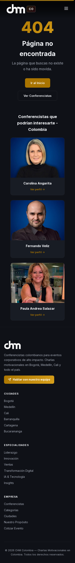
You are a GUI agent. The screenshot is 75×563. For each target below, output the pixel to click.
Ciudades (10, 516)
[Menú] (66, 9)
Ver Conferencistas (37, 95)
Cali (6, 413)
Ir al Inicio (38, 83)
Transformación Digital (18, 470)
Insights (9, 483)
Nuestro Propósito (16, 522)
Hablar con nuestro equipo (31, 379)
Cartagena (11, 425)
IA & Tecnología (14, 476)
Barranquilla (11, 419)
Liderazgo (10, 452)
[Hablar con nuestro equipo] (66, 544)
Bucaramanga (13, 431)
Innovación (11, 458)
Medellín (9, 407)
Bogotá (9, 401)
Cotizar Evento (13, 528)
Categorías (11, 510)
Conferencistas (14, 504)
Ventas (8, 464)
